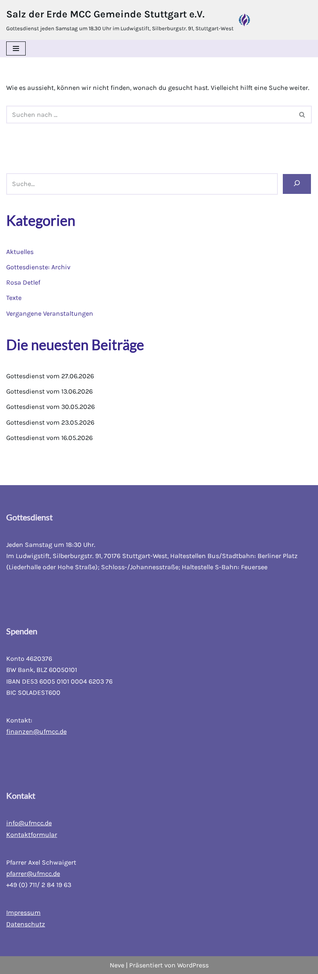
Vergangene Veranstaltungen (49, 313)
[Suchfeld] (302, 114)
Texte (14, 298)
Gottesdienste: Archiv (38, 267)
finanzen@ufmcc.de (36, 731)
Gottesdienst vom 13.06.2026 (49, 391)
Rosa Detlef (23, 282)
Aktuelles (20, 252)
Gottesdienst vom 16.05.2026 (49, 438)
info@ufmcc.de (29, 823)
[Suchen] (297, 183)
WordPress (193, 965)
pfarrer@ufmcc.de (33, 873)
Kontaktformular (31, 835)
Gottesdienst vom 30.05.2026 (50, 407)
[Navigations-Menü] (16, 48)
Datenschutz (25, 924)
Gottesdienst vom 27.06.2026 (50, 376)
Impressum (23, 912)
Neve (117, 965)
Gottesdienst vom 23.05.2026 (50, 422)
